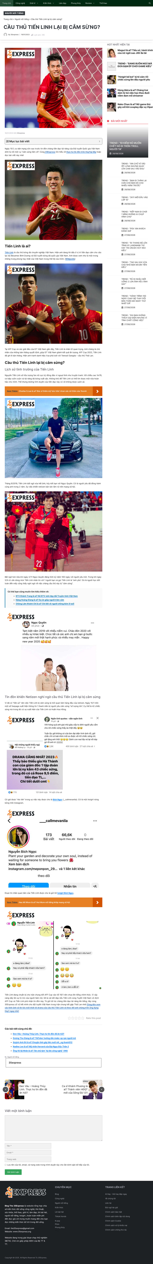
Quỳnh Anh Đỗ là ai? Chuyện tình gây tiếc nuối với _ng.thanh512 (42, 1042)
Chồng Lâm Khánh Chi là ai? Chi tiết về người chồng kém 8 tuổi (45, 603)
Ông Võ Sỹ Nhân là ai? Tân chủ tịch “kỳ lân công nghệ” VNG (40, 1050)
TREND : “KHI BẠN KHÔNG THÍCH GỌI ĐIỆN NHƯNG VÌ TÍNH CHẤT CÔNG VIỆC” (134, 317)
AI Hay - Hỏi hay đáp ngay (116, 1194)
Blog (57, 1194)
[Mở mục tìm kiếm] (149, 3)
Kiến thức (47, 3)
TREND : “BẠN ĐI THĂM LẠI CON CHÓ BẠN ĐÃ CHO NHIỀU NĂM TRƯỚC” (134, 183)
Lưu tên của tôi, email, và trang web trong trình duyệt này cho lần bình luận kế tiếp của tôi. (48, 1165)
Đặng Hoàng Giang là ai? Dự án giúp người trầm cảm (40, 600)
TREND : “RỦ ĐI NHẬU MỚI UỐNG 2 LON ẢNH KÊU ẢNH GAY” (134, 281)
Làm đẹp (62, 3)
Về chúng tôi (110, 1198)
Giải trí (32, 3)
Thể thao (103, 3)
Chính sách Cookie (113, 1221)
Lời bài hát (59, 1212)
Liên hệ (108, 1203)
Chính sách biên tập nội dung (117, 1216)
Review (88, 3)
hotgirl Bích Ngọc (65, 893)
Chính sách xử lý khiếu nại (116, 1225)
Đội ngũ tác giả (111, 1207)
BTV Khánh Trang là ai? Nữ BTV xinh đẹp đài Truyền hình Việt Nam (47, 596)
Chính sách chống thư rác (116, 1230)
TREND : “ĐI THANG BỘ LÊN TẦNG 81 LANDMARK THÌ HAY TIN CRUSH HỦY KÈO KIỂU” (134, 246)
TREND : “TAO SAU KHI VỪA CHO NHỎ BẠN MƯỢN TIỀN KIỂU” (134, 264)
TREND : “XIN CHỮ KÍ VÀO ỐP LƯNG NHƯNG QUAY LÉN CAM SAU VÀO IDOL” (133, 166)
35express (15, 34)
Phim (57, 1224)
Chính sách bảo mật (113, 1212)
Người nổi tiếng (14, 13)
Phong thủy (76, 3)
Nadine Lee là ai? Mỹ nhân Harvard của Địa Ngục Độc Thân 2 (41, 1046)
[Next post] (101, 1089)
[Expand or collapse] (99, 141)
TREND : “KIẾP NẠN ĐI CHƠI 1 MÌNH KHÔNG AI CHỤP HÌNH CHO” (134, 214)
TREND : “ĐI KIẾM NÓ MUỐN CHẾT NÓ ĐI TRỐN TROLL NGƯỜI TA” (125, 146)
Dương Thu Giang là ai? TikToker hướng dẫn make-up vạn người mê (44, 1038)
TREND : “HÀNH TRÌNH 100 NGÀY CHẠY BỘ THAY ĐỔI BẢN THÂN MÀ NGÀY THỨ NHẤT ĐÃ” (133, 300)
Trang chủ (6, 3)
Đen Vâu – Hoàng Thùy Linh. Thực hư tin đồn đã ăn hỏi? (38, 1034)
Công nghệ (20, 3)
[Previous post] (5, 1089)
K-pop (57, 1221)
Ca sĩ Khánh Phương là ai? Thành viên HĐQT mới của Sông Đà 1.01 (75, 1089)
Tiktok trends (60, 1216)
